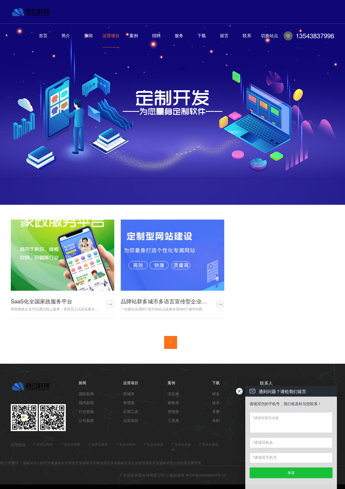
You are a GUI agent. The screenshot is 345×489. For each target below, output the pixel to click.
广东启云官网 (70, 444)
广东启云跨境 (153, 444)
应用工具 (130, 411)
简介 (65, 35)
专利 (216, 420)
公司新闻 (86, 420)
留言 (224, 35)
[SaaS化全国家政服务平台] (62, 255)
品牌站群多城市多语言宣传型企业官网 (166, 301)
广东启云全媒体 (181, 447)
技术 (216, 402)
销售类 (173, 402)
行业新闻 (86, 411)
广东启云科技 (43, 444)
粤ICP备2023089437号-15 (206, 475)
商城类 (128, 393)
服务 (179, 35)
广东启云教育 (98, 444)
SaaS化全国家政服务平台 (41, 301)
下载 (201, 35)
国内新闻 (86, 402)
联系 (247, 35)
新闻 (88, 35)
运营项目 (111, 35)
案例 (133, 35)
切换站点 (269, 35)
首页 (43, 35)
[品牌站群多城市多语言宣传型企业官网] (172, 255)
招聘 (156, 35)
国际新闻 (86, 393)
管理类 (128, 402)
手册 (216, 411)
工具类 (173, 420)
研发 (216, 393)
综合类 (173, 393)
